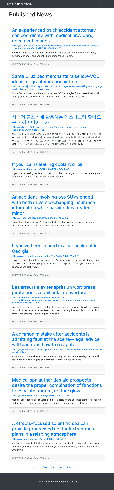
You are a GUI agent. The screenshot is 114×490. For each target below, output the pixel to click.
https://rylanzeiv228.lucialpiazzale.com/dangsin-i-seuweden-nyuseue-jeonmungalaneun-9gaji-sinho (50, 128)
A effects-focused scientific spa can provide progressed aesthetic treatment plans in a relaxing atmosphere (54, 429)
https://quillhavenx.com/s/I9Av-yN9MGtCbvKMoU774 (40, 395)
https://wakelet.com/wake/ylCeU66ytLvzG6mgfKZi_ (39, 439)
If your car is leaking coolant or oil (47, 164)
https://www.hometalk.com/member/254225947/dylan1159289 (45, 256)
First (44, 467)
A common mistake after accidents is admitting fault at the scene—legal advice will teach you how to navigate (56, 339)
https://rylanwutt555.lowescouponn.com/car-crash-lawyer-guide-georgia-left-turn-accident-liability (57, 351)
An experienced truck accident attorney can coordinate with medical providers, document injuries (54, 35)
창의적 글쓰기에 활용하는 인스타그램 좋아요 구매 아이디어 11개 (56, 119)
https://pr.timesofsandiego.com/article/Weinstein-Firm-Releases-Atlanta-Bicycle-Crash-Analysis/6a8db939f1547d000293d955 (55, 47)
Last (69, 467)
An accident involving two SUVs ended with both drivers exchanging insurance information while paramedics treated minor (53, 205)
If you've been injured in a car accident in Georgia (55, 248)
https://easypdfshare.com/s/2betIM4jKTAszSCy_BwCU (41, 169)
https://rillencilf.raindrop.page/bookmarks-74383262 (40, 217)
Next (61, 467)
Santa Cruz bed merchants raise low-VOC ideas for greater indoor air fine (56, 78)
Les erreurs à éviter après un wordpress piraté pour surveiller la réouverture (53, 289)
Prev (52, 467)
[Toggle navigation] (103, 4)
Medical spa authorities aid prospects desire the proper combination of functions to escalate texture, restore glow (57, 385)
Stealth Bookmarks (19, 4)
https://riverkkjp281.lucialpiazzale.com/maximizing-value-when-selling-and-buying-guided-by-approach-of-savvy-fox (57, 87)
